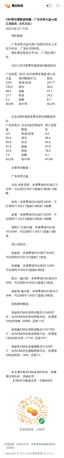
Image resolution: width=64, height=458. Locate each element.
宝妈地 (10, 447)
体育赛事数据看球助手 (43, 444)
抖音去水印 (22, 444)
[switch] (49, 6)
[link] (13, 5)
